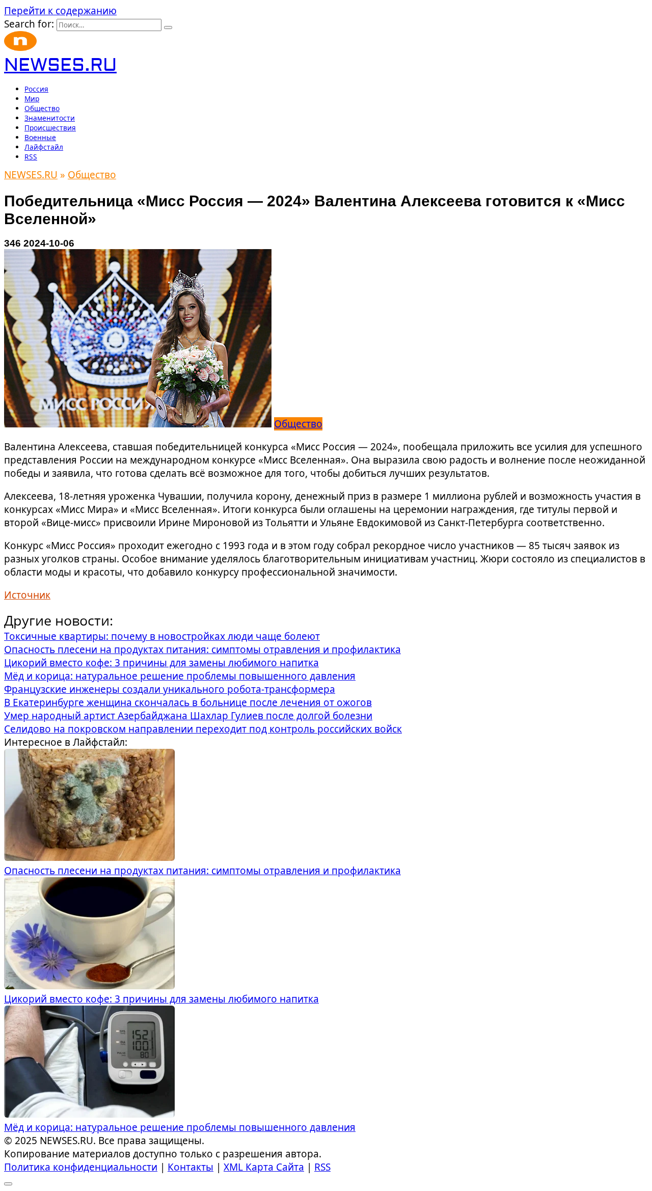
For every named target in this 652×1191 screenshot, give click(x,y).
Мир (31, 98)
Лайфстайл (43, 147)
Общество (42, 108)
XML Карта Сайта (264, 1167)
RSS (30, 156)
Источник (27, 595)
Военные (40, 137)
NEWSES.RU (60, 65)
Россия (36, 89)
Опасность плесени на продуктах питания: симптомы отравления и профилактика (202, 870)
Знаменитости (49, 118)
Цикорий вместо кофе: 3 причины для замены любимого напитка (161, 999)
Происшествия (50, 127)
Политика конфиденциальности (80, 1167)
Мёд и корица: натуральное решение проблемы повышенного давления (180, 1127)
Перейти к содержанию (60, 10)
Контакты (190, 1167)
